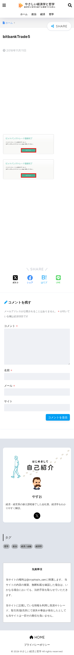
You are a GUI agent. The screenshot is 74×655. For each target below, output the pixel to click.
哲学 (51, 14)
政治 (33, 14)
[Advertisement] (37, 94)
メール (9, 385)
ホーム (24, 14)
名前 (8, 370)
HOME (39, 637)
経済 (42, 14)
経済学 (39, 546)
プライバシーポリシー (37, 644)
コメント (11, 326)
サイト (8, 401)
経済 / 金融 (26, 546)
